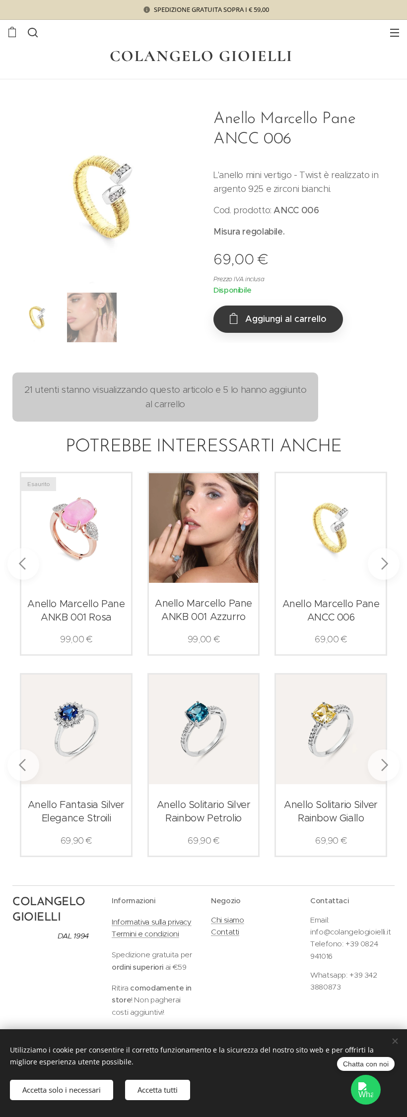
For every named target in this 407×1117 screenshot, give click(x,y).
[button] (33, 32)
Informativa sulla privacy (152, 922)
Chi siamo (227, 920)
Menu (395, 32)
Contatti (225, 931)
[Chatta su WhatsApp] (366, 1090)
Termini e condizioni (145, 933)
